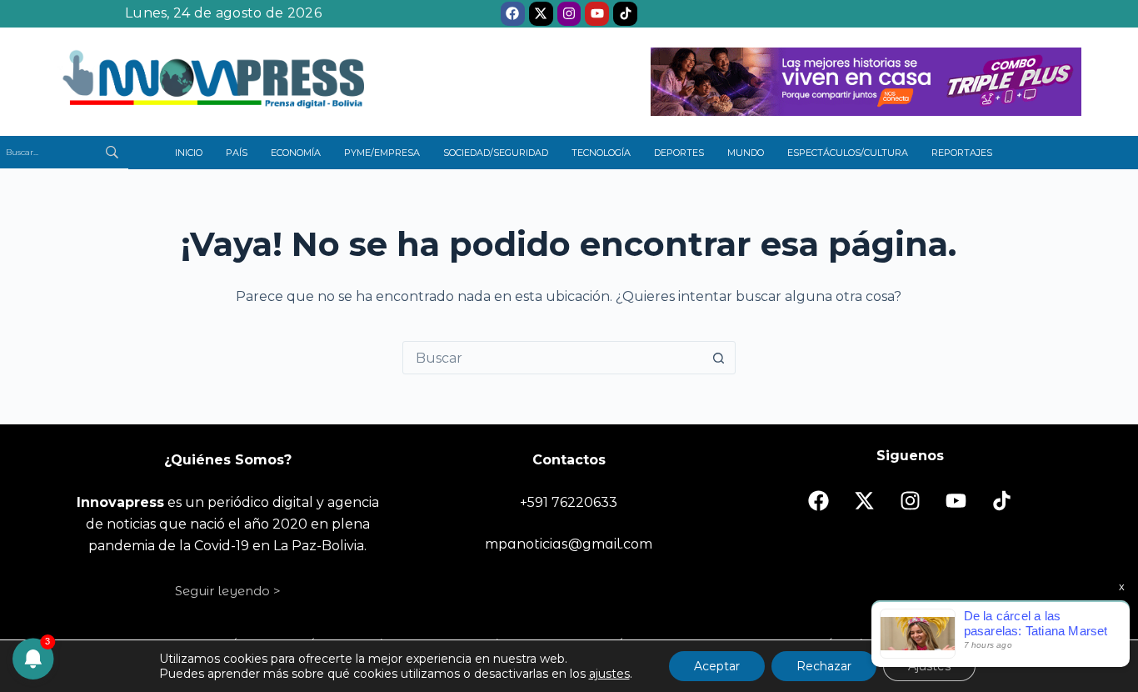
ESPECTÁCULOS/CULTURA (847, 152)
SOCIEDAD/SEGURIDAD (495, 152)
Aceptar (717, 666)
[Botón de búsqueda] (719, 358)
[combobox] (553, 357)
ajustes (609, 673)
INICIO (188, 152)
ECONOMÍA (296, 152)
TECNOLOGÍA (601, 152)
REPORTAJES (961, 152)
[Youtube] (597, 14)
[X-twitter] (541, 14)
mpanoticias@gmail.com (568, 544)
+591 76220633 (568, 502)
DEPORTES (679, 152)
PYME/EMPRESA (382, 152)
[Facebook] (513, 14)
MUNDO (745, 152)
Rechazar (823, 666)
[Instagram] (569, 14)
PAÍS (236, 152)
